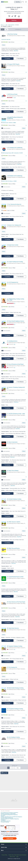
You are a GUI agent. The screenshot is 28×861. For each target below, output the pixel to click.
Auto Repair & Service (5, 820)
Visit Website (21, 58)
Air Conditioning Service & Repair (13, 35)
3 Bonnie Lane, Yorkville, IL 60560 (9, 122)
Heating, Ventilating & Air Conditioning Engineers (11, 816)
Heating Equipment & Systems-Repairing (10, 818)
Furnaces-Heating (23, 647)
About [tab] (2, 844)
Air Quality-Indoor (10, 149)
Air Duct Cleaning (23, 226)
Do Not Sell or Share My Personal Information (17, 854)
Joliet (6, 24)
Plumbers (18, 119)
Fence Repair (23, 603)
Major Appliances (23, 342)
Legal (17, 856)
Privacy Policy (4, 854)
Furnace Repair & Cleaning (7, 817)
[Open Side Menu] (26, 2)
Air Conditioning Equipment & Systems (9, 814)
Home (2, 24)
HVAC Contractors (11, 24)
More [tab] (2, 850)
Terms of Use (12, 856)
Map (6, 29)
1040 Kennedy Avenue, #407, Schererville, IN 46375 (12, 152)
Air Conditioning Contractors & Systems (9, 812)
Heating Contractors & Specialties (8, 813)
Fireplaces (22, 301)
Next (18, 767)
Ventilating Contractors (11, 119)
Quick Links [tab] (4, 847)
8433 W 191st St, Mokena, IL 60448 (9, 181)
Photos (3, 75)
